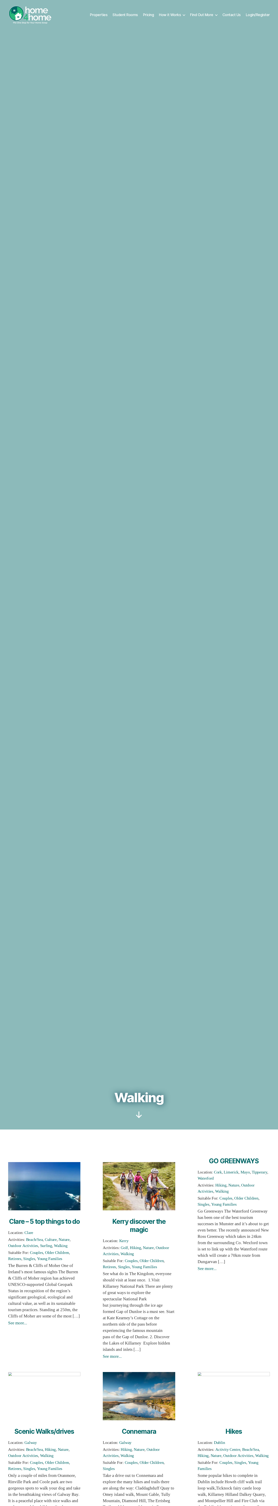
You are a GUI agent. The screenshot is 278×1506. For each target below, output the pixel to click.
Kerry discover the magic (138, 1225)
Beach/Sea (34, 1239)
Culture (51, 1239)
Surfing (46, 1245)
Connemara (139, 1431)
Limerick (231, 1172)
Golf (124, 1247)
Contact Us (231, 15)
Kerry (124, 1240)
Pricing (148, 15)
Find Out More (201, 15)
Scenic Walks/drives (44, 1431)
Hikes (233, 1431)
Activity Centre (227, 1449)
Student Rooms (125, 15)
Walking (60, 1245)
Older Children (57, 1252)
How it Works (170, 15)
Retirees (14, 1258)
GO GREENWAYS (234, 1161)
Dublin (219, 1442)
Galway (30, 1442)
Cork (218, 1172)
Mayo (245, 1172)
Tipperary (259, 1172)
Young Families (49, 1258)
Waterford (206, 1178)
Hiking (135, 1247)
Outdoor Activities (23, 1245)
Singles (29, 1258)
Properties (98, 15)
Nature (64, 1239)
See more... (17, 1323)
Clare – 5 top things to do (44, 1221)
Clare (28, 1232)
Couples (36, 1252)
